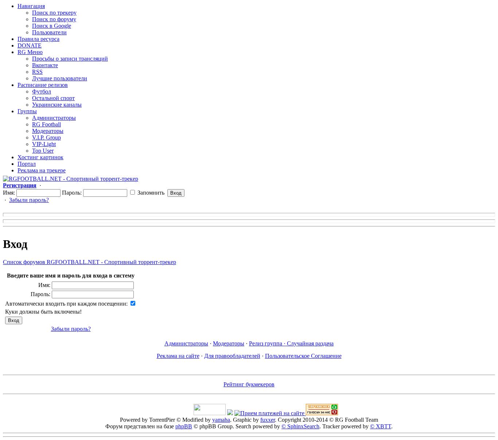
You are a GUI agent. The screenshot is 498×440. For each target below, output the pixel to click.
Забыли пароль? (29, 200)
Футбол (41, 91)
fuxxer (267, 420)
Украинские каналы (57, 105)
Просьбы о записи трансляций (70, 59)
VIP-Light (44, 144)
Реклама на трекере (41, 170)
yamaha (221, 420)
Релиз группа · (268, 343)
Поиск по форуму (54, 19)
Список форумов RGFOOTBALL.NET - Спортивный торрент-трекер (89, 262)
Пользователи (49, 32)
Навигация (31, 6)
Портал (26, 164)
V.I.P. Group (46, 137)
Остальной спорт (53, 98)
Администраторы (54, 118)
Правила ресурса (38, 39)
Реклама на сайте (178, 356)
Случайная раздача (310, 343)
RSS (37, 72)
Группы (27, 111)
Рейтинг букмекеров (249, 384)
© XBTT (380, 426)
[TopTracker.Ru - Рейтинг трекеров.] (322, 413)
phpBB (183, 426)
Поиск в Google (51, 26)
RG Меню (30, 52)
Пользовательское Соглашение (303, 356)
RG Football (46, 124)
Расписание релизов (42, 85)
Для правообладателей (232, 356)
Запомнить (150, 193)
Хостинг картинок (40, 157)
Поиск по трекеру (54, 12)
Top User (43, 151)
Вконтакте (45, 65)
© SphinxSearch (300, 426)
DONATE (29, 45)
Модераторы (47, 131)
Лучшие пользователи (59, 78)
